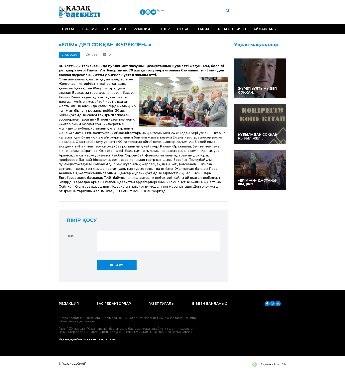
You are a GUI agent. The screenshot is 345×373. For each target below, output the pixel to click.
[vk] (153, 12)
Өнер (165, 29)
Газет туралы (161, 304)
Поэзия (89, 29)
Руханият (142, 29)
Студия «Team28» (273, 364)
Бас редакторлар (113, 304)
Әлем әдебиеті (231, 29)
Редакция (69, 304)
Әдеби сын (115, 29)
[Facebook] (142, 12)
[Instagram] (148, 12)
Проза (68, 29)
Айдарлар (263, 29)
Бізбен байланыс (209, 304)
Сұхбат (183, 29)
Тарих (203, 29)
